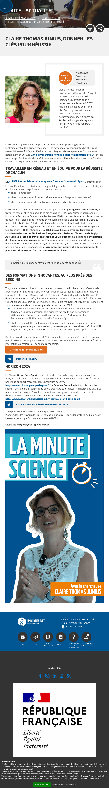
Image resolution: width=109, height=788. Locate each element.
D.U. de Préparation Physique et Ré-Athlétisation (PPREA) (63, 154)
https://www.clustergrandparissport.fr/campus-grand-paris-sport (42, 398)
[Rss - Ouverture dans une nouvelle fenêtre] (69, 677)
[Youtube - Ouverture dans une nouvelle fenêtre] (61, 677)
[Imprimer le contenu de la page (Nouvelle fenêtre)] (90, 28)
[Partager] (100, 28)
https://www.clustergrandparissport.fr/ (28, 385)
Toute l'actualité (51, 18)
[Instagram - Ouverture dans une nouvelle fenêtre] (47, 677)
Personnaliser (42, 784)
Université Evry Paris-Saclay (20, 18)
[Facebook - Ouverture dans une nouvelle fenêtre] (40, 677)
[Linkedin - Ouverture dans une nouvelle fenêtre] (54, 677)
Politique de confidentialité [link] (64, 784)
